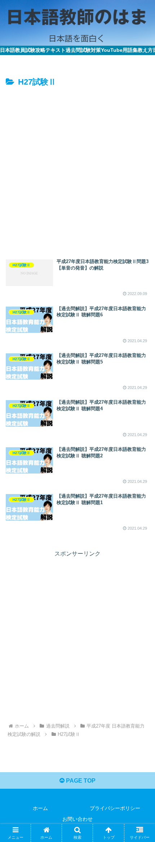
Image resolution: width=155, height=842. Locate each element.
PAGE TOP (80, 781)
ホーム (40, 808)
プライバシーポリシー (115, 808)
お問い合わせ (77, 819)
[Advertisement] (77, 170)
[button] (140, 836)
